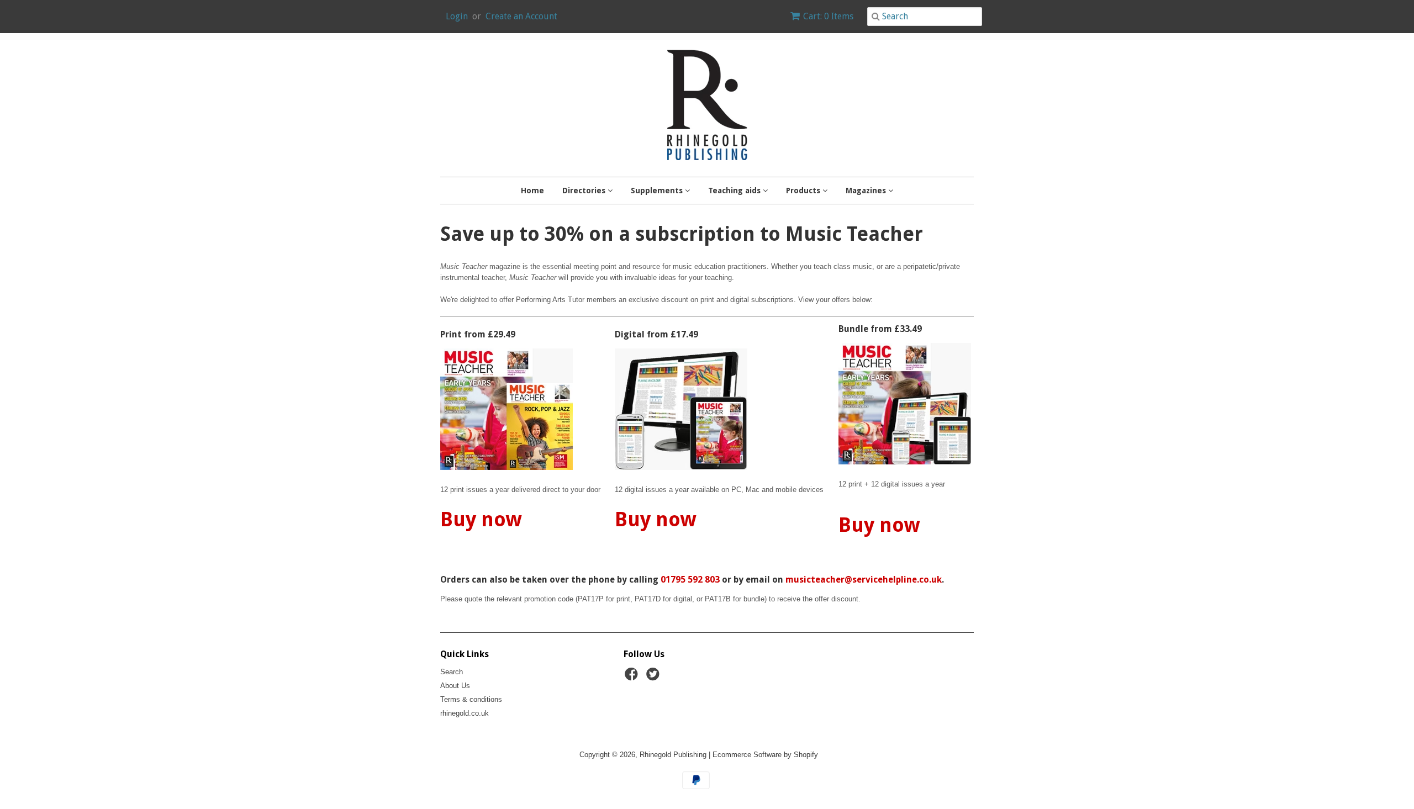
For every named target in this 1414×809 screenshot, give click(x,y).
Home (532, 190)
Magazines (867, 190)
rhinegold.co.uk (464, 713)
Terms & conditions (471, 699)
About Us (455, 685)
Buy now (481, 519)
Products (804, 190)
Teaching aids (735, 190)
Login (457, 16)
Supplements (658, 190)
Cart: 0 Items (828, 16)
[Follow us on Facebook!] (633, 678)
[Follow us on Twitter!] (654, 678)
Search (451, 672)
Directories (585, 190)
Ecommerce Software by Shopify (765, 754)
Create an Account (521, 16)
